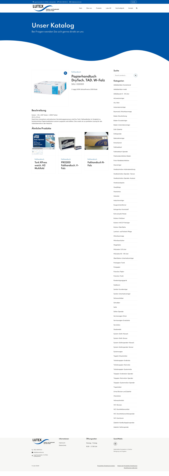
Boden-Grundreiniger (120, 121)
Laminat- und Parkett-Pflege (123, 232)
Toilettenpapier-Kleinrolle (122, 365)
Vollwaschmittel (119, 400)
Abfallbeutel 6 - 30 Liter (121, 94)
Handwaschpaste (119, 183)
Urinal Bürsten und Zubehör (122, 392)
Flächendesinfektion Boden (122, 156)
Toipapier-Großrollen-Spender (123, 374)
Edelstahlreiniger (119, 138)
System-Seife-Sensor (120, 338)
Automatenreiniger (120, 107)
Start (80, 8)
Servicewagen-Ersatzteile (122, 320)
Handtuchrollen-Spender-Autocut (124, 178)
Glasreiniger (117, 165)
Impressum (62, 443)
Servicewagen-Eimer (120, 316)
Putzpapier (117, 267)
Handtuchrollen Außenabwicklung (124, 169)
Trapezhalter (118, 387)
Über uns (89, 8)
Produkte (98, 8)
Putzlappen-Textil (119, 263)
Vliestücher (117, 396)
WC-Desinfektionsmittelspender (124, 414)
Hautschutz (117, 192)
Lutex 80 (108, 8)
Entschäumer (118, 143)
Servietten (117, 325)
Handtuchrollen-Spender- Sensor (124, 174)
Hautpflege (117, 187)
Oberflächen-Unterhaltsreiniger (124, 258)
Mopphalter (117, 245)
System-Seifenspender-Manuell (124, 343)
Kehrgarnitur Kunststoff (121, 209)
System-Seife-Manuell (121, 334)
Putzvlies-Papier (119, 272)
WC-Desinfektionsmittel (121, 409)
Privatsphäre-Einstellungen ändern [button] (106, 466)
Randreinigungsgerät (120, 280)
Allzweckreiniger (119, 98)
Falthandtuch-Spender (121, 152)
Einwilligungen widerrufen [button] (130, 468)
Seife (115, 307)
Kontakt (130, 8)
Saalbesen (117, 285)
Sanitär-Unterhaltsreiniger (122, 294)
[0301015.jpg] (96, 144)
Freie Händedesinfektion (121, 161)
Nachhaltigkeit (119, 8)
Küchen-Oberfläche (120, 227)
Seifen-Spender (119, 312)
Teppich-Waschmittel (120, 356)
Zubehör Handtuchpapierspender (124, 423)
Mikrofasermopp (119, 236)
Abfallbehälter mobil (120, 89)
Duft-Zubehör (118, 129)
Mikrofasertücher (119, 241)
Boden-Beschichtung (120, 116)
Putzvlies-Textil (118, 276)
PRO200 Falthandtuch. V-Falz (70, 165)
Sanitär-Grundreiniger (121, 289)
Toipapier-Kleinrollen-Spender (123, 378)
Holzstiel (116, 196)
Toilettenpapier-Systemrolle (123, 369)
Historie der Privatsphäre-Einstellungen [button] (127, 466)
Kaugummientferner (120, 205)
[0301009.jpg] (43, 144)
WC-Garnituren (119, 418)
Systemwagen (118, 352)
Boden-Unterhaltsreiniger (122, 125)
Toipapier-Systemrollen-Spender (124, 383)
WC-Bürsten (118, 405)
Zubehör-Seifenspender (121, 427)
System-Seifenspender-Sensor (123, 347)
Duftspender (118, 134)
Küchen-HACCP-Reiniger (122, 223)
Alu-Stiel (116, 103)
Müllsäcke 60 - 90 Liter (121, 254)
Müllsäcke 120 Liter (120, 249)
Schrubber (117, 303)
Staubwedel (117, 329)
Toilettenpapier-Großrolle (122, 360)
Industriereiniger (119, 200)
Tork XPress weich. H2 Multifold (41, 165)
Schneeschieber (119, 298)
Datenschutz (62, 445)
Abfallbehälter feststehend (122, 85)
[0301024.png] (70, 144)
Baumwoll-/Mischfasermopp (123, 112)
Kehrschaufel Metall (120, 214)
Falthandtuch (76, 72)
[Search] (136, 8)
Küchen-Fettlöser (119, 218)
